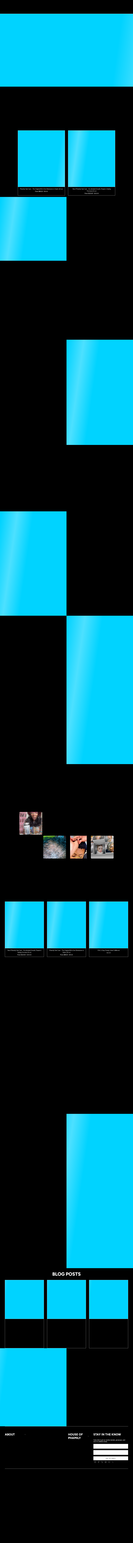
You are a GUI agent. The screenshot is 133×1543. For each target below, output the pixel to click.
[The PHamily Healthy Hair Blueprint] (66, 1299)
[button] (56, 9)
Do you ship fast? (36, 1081)
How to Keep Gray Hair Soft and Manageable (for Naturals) (107, 1328)
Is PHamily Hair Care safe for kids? (55, 1026)
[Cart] (127, 9)
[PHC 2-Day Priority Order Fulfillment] (108, 925)
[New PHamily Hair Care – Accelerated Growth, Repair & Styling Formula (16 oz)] (91, 159)
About (10, 1434)
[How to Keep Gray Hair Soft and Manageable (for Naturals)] (108, 1299)
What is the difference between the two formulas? (61, 1070)
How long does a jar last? (47, 1058)
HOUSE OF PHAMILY (75, 1436)
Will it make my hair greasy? (48, 1049)
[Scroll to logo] (46, 991)
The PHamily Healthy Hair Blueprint (63, 1328)
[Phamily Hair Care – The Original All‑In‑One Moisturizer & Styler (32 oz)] (41, 159)
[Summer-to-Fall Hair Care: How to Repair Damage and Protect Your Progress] (24, 1299)
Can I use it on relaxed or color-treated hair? (62, 1038)
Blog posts (66, 1274)
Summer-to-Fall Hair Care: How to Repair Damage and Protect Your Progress (24, 1328)
